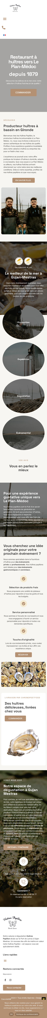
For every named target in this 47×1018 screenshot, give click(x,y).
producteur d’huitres (31, 512)
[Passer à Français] (4, 35)
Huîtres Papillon (26, 136)
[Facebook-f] (5, 980)
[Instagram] (10, 980)
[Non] (43, 1009)
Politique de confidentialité (27, 1014)
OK (11, 1014)
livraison (17, 159)
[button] (4, 18)
